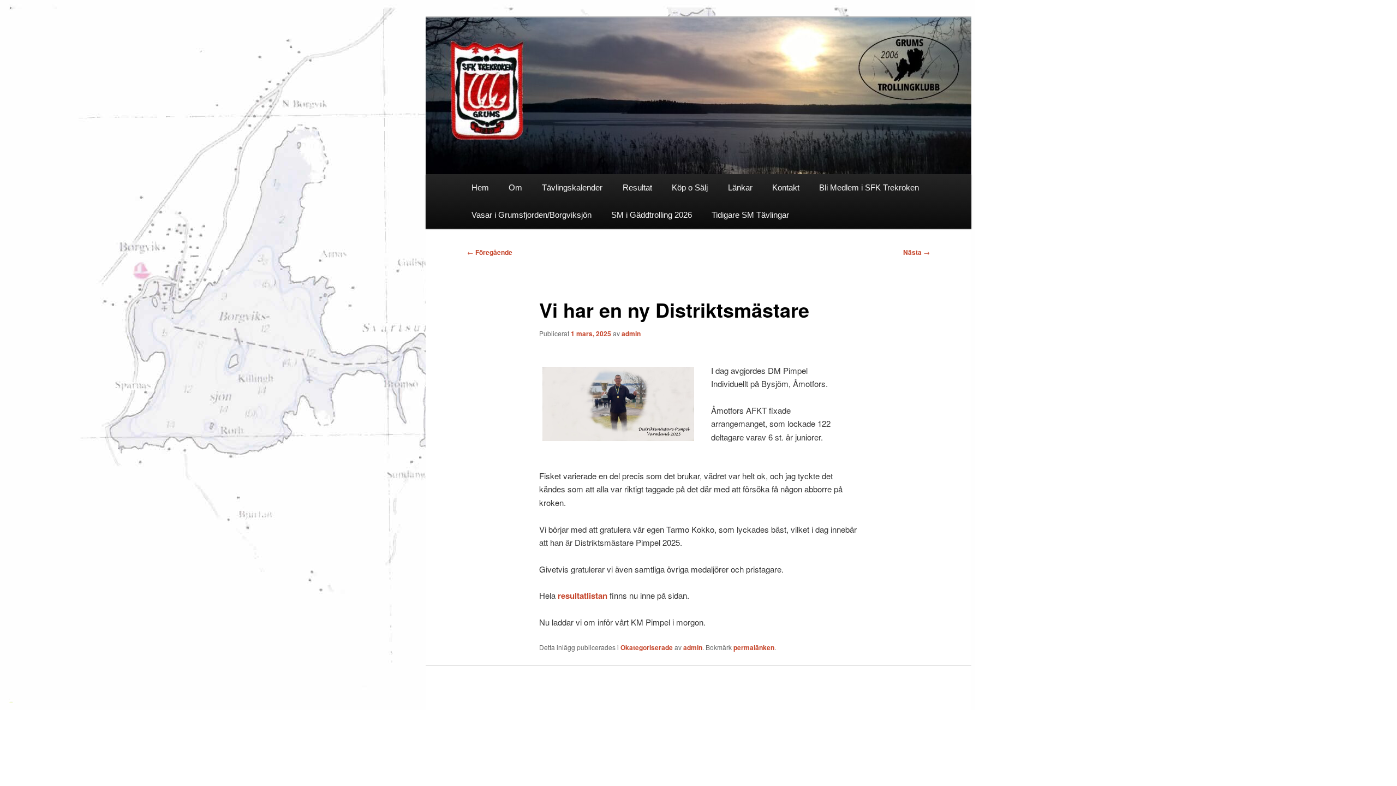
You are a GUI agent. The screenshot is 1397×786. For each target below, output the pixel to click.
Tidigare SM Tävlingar (750, 214)
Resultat (637, 187)
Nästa (916, 252)
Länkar (740, 187)
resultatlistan (582, 596)
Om (515, 187)
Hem (480, 187)
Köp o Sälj (690, 187)
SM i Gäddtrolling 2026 (651, 214)
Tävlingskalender (572, 187)
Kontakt (785, 187)
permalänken (753, 647)
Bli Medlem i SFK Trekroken (869, 187)
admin (631, 333)
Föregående (489, 252)
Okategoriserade (646, 647)
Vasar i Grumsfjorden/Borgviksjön (531, 214)
